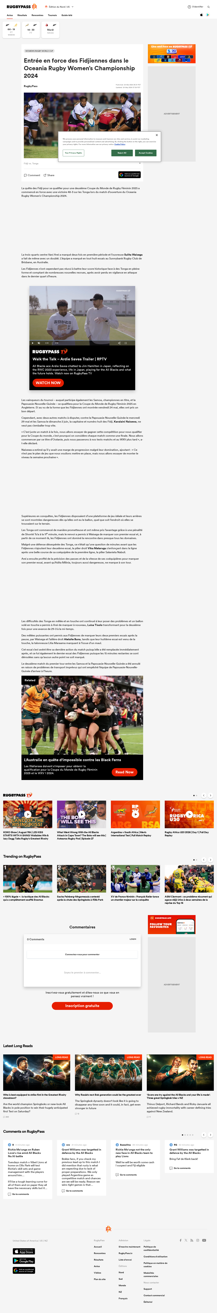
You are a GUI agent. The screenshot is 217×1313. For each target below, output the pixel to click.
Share (50, 175)
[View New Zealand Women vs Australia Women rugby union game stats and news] (11, 30)
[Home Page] (22, 7)
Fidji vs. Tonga (31, 163)
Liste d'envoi (125, 1259)
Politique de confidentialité (151, 1248)
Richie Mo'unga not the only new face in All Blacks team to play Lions (134, 1153)
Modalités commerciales (151, 1274)
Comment (34, 175)
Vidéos (97, 1272)
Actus (10, 15)
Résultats (22, 15)
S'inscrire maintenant (129, 1246)
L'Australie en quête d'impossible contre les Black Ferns (72, 759)
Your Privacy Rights (73, 153)
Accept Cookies (146, 153)
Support (148, 1288)
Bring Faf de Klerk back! (184, 1158)
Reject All (122, 153)
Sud (121, 1278)
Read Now (124, 772)
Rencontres (37, 15)
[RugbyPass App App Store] (42, 1251)
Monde (122, 1285)
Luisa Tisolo (94, 625)
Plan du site (100, 1279)
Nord (121, 1272)
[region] (109, 146)
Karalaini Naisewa (125, 421)
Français (123, 1298)
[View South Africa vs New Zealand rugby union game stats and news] (31, 30)
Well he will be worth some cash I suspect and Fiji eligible (135, 1163)
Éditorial (148, 1301)
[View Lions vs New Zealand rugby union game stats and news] (50, 30)
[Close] (156, 135)
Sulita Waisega (133, 254)
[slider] (82, 340)
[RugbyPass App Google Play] (42, 1261)
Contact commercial (154, 1295)
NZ (120, 1292)
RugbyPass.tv (125, 1253)
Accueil (98, 1246)
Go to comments (19, 1194)
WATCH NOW (48, 382)
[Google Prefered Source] (128, 175)
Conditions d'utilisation (155, 1256)
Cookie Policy (119, 144)
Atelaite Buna (72, 639)
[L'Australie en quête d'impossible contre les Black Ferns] (82, 715)
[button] (36, 1086)
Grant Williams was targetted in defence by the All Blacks (81, 1151)
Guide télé (66, 15)
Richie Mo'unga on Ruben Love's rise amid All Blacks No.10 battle (24, 1153)
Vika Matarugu (97, 548)
